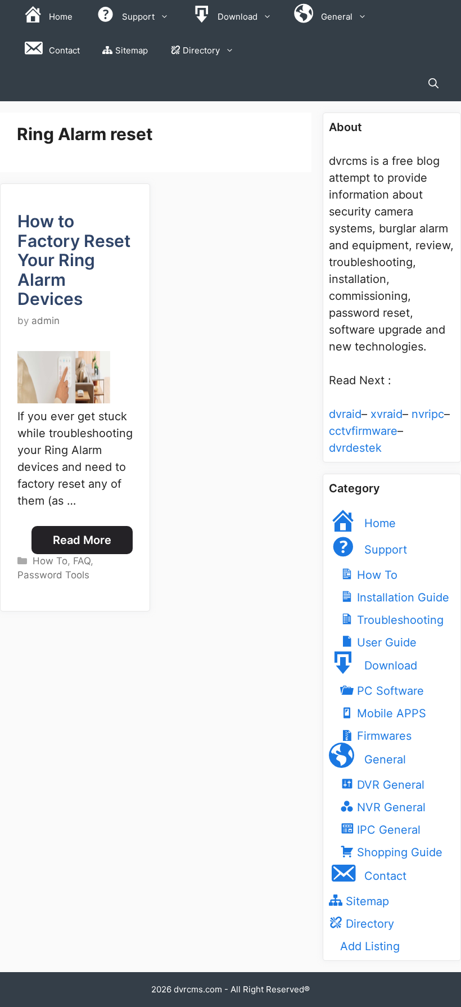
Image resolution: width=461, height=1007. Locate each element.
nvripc (428, 414)
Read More (82, 540)
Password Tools (53, 575)
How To (50, 561)
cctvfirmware (363, 431)
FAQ (82, 561)
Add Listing (370, 946)
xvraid (386, 414)
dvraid (345, 414)
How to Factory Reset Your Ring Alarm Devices (73, 260)
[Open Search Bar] (433, 84)
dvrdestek (355, 448)
